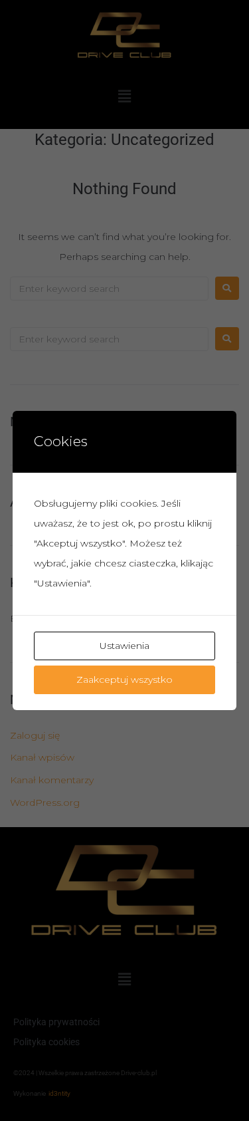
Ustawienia (124, 646)
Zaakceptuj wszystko (124, 679)
